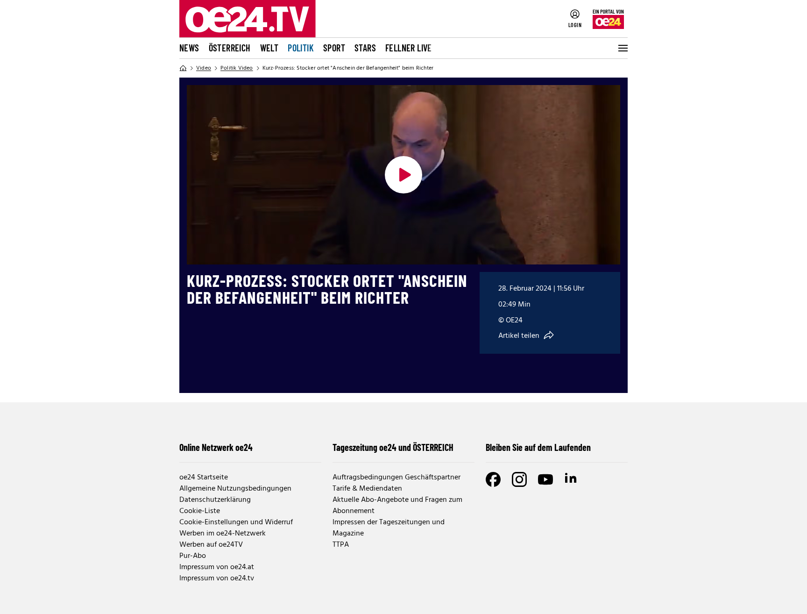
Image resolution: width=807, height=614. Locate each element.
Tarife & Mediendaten (367, 489)
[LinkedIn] (571, 479)
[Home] (183, 68)
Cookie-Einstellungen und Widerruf (236, 522)
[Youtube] (545, 479)
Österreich (230, 47)
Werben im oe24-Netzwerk (222, 534)
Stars (365, 47)
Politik (301, 47)
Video (203, 68)
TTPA (341, 545)
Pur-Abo (192, 556)
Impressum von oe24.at (216, 567)
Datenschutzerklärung (215, 500)
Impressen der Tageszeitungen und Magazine (389, 528)
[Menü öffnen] (622, 48)
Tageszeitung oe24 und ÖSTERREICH (393, 447)
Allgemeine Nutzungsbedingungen (235, 489)
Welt (269, 47)
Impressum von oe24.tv (216, 578)
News (189, 47)
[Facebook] (493, 479)
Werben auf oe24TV (211, 545)
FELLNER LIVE (408, 47)
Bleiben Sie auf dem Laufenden (538, 447)
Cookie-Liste (199, 511)
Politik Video (236, 68)
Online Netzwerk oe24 (216, 447)
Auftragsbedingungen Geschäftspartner (396, 477)
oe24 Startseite (203, 477)
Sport (334, 47)
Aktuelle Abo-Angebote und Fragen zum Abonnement (397, 505)
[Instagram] (519, 479)
